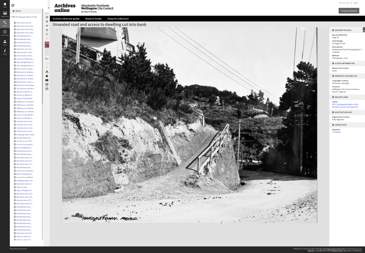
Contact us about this (47, 80)
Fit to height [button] (47, 30)
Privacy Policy (14, 249)
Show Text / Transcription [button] (47, 59)
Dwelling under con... (25, 180)
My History (5, 35)
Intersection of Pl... (24, 200)
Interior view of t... (24, 236)
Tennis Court (21, 187)
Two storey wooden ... (25, 88)
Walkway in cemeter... (25, 101)
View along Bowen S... (25, 62)
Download (47, 71)
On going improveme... (26, 134)
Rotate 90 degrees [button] (47, 34)
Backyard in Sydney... (25, 72)
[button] (47, 46)
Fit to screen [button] (47, 21)
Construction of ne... (25, 121)
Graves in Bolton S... (24, 91)
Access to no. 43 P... (24, 141)
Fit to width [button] (47, 26)
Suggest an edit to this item (12, 5)
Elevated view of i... (24, 184)
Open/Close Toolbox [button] (49, 5)
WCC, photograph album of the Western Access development (345, 105)
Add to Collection (47, 76)
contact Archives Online (334, 249)
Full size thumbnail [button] (47, 17)
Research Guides (93, 18)
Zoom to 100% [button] (47, 38)
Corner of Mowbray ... (25, 59)
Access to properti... (25, 144)
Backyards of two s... (25, 82)
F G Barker (336, 132)
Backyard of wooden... (25, 85)
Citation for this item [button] (47, 89)
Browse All (5, 16)
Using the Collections (117, 18)
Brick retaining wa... (24, 174)
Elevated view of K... (25, 193)
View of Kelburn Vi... (24, 190)
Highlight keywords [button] (47, 67)
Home (5, 7)
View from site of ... (24, 22)
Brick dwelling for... (24, 147)
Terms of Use (23, 249)
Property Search (349, 10)
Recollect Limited (337, 251)
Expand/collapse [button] (364, 29)
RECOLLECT (311, 251)
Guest (347, 3)
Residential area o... (24, 151)
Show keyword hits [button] (47, 63)
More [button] (5, 54)
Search (5, 26)
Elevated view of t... (24, 157)
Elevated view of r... (24, 49)
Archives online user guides (66, 18)
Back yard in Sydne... (25, 68)
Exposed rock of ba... (25, 26)
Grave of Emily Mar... (24, 98)
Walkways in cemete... (25, 111)
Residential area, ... (24, 36)
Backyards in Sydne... (25, 78)
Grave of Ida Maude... (25, 114)
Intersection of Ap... (24, 52)
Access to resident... (25, 170)
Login (5, 45)
